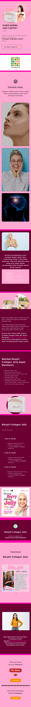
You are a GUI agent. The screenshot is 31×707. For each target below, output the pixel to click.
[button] (13, 69)
